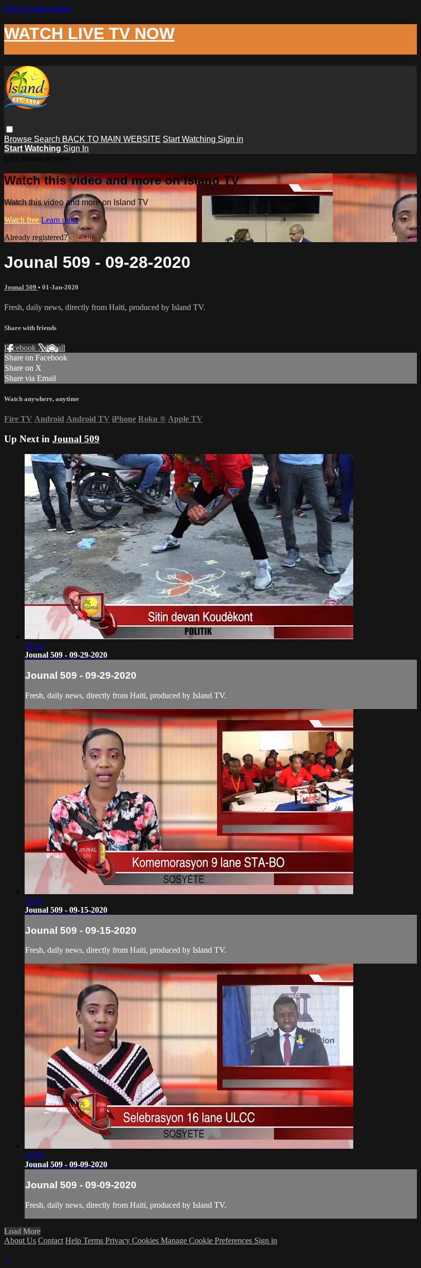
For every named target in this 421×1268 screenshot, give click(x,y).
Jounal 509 (21, 287)
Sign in (230, 139)
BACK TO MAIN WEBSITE (111, 139)
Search (48, 139)
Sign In (76, 148)
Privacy (118, 1240)
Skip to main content (37, 8)
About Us (20, 1240)
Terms (94, 1240)
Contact (50, 1240)
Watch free (22, 219)
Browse (19, 139)
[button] (9, 129)
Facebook (21, 347)
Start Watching (190, 139)
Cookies (146, 1240)
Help (74, 1240)
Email (55, 347)
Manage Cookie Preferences (207, 1240)
